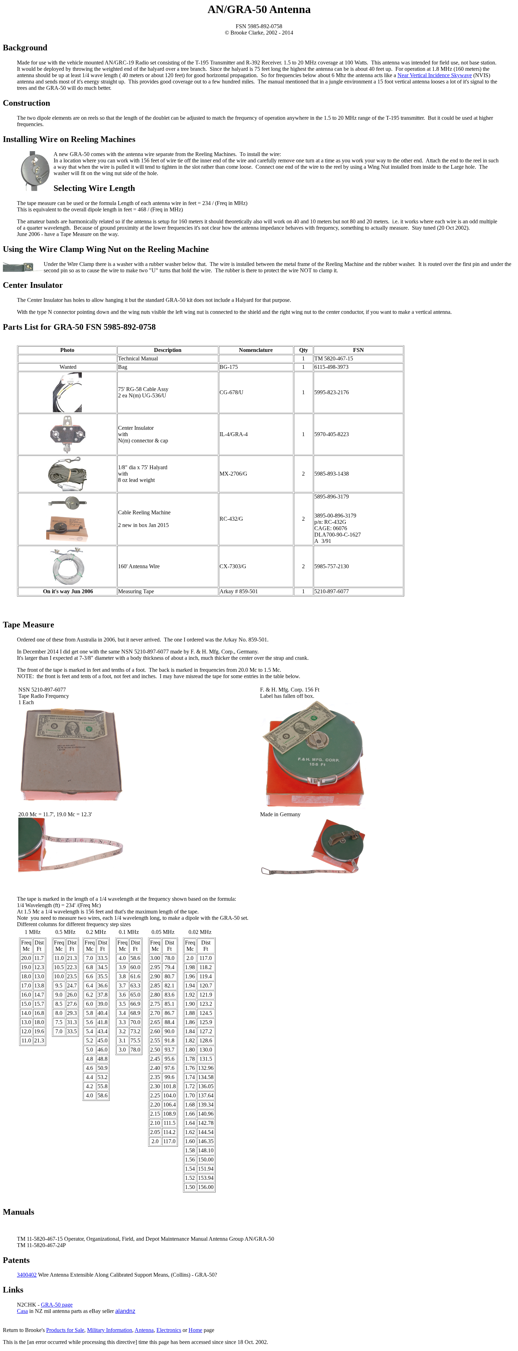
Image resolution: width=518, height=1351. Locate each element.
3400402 (27, 1275)
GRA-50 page (57, 1305)
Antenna (144, 1330)
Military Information (109, 1330)
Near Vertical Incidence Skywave (434, 75)
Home (195, 1330)
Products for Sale (65, 1330)
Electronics (168, 1330)
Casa (22, 1311)
